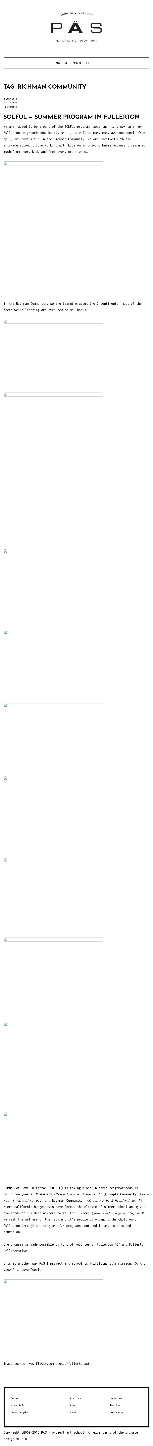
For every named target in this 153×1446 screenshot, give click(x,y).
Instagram (117, 1412)
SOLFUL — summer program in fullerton (72, 117)
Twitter (115, 1405)
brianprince (10, 102)
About (77, 63)
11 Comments (10, 107)
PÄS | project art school (60, 1263)
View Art (17, 1405)
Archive (61, 63)
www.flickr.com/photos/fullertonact (59, 1363)
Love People (19, 1412)
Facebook (116, 1398)
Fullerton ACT (108, 1244)
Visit (90, 63)
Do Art (15, 1398)
